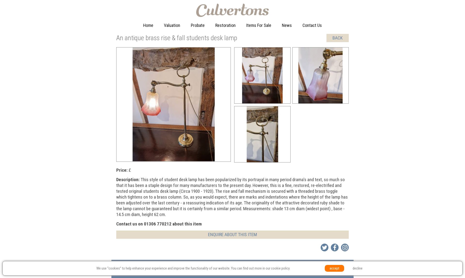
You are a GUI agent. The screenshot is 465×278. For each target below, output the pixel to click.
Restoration (225, 25)
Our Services (176, 35)
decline (358, 268)
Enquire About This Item (232, 234)
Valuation (172, 25)
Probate (198, 25)
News (287, 25)
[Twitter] (324, 247)
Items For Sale (258, 25)
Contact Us (312, 25)
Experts (223, 45)
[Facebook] (335, 247)
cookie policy (280, 268)
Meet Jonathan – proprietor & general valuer (182, 50)
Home (148, 25)
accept (334, 268)
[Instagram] (345, 247)
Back (338, 38)
